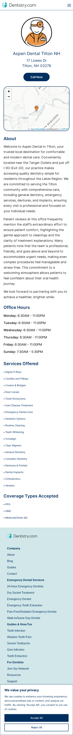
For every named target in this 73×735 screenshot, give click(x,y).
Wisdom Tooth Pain (19, 636)
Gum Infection (15, 649)
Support (12, 681)
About (11, 554)
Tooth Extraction (17, 655)
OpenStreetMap (38, 128)
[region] (36, 709)
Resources (14, 674)
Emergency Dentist (19, 599)
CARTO (64, 128)
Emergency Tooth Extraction (24, 605)
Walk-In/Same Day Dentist (23, 618)
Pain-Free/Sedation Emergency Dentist (31, 611)
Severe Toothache (18, 643)
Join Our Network (18, 668)
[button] (54, 5)
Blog (10, 561)
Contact (12, 573)
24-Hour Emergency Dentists (25, 586)
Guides (11, 567)
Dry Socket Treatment (20, 592)
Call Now (36, 77)
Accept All (36, 717)
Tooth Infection (16, 630)
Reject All (36, 727)
